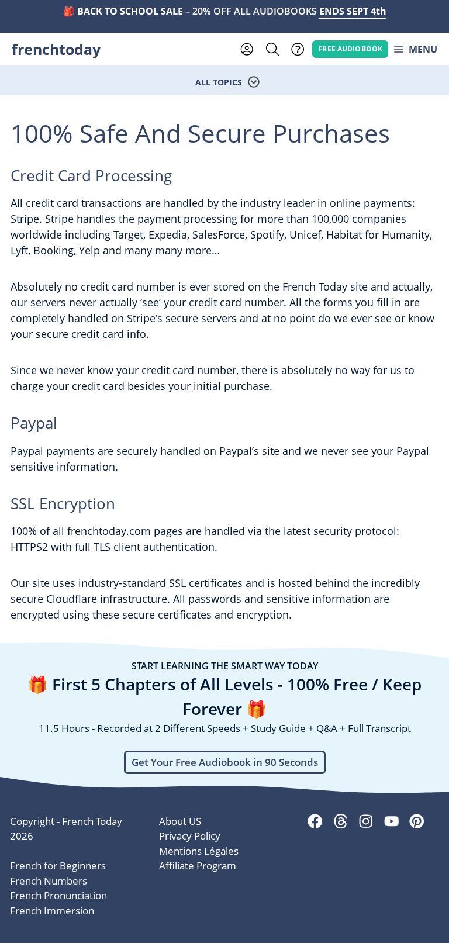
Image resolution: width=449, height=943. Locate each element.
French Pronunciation (58, 895)
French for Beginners (58, 865)
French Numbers (48, 880)
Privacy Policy (189, 835)
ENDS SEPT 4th (352, 11)
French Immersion (52, 910)
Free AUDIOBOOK (350, 48)
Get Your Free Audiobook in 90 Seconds (225, 762)
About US (180, 821)
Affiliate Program (197, 865)
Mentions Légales (199, 851)
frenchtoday (56, 49)
